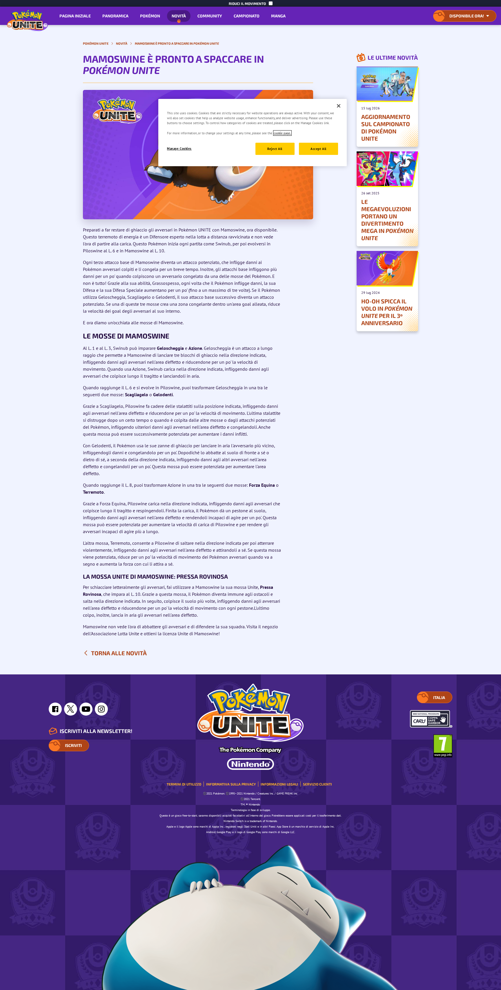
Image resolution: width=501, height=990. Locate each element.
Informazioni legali (279, 784)
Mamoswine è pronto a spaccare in (177, 43)
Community (209, 15)
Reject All (274, 148)
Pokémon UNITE (95, 43)
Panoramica (115, 15)
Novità (121, 43)
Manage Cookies (179, 148)
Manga (278, 15)
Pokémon (150, 15)
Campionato (246, 15)
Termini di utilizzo (184, 784)
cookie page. (282, 133)
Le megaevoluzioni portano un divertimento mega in (387, 219)
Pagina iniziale (75, 15)
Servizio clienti (317, 784)
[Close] (338, 105)
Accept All (318, 148)
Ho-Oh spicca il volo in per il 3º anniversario (386, 312)
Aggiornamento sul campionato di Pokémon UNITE (385, 127)
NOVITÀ (179, 15)
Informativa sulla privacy (231, 784)
